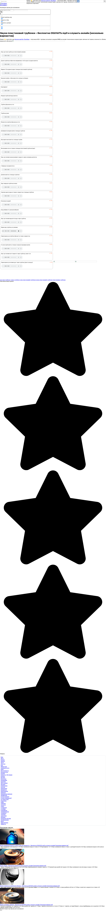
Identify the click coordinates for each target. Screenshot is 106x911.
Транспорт (4, 816)
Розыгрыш (3, 801)
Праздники (4, 788)
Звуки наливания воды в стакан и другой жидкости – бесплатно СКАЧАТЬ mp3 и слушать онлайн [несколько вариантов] (34, 845)
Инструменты (5, 770)
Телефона (3, 813)
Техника (3, 814)
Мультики (3, 779)
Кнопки (3, 773)
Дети (2, 762)
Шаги (2, 821)
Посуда (3, 787)
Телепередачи (5, 811)
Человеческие (5, 820)
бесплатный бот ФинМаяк (48, 0)
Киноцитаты (4, 772)
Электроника (4, 822)
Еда (2, 765)
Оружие (3, 784)
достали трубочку (5, 280)
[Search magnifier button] (1, 12)
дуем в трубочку (15, 280)
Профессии (4, 795)
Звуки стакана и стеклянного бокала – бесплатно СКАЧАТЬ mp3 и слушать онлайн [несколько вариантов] (30, 886)
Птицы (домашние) (6, 798)
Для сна (3, 764)
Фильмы (3, 817)
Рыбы (2, 802)
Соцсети (3, 805)
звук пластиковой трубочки (28, 280)
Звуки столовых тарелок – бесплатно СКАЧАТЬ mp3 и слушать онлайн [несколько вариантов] (26, 904)
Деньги (3, 761)
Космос (3, 776)
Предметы (4, 790)
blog (2, 757)
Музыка (3, 777)
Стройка (3, 809)
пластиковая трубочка (59, 280)
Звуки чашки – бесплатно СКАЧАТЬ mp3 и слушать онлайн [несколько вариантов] (23, 865)
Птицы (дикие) (5, 796)
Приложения (4, 791)
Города (3, 760)
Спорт (2, 806)
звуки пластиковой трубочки (44, 280)
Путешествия (5, 799)
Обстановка (4, 783)
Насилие (3, 781)
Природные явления (6, 794)
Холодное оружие (6, 818)
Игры (2, 769)
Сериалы (3, 803)
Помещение (4, 785)
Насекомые (4, 780)
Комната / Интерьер (6, 775)
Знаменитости (5, 768)
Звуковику (3, 5)
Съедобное (4, 810)
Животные (4, 766)
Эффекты (3, 824)
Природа (3, 792)
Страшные (4, 807)
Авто (2, 758)
